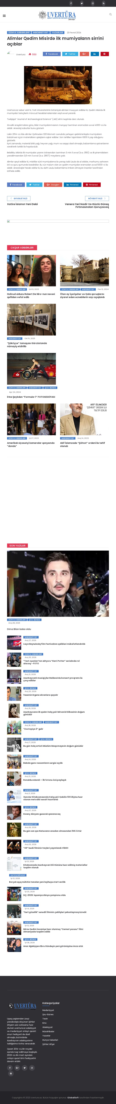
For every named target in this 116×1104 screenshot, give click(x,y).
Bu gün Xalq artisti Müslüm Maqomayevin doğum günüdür (53, 746)
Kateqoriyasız (18, 875)
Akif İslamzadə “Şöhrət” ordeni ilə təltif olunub (82, 444)
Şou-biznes (50, 388)
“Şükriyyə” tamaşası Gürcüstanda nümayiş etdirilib (27, 345)
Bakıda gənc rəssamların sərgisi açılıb (43, 763)
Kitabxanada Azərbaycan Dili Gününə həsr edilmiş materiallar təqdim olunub (55, 866)
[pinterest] (104, 54)
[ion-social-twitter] (82, 3)
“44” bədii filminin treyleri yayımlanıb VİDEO (45, 848)
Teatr (45, 1018)
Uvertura (20, 54)
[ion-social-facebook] (71, 3)
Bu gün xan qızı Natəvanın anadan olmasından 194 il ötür (52, 831)
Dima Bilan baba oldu (19, 629)
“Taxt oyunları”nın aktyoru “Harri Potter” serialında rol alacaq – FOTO (51, 662)
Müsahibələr (48, 1031)
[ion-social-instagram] (92, 3)
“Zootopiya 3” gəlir (33, 729)
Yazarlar (57, 32)
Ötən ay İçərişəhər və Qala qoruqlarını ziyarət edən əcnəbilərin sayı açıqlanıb (82, 295)
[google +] (84, 54)
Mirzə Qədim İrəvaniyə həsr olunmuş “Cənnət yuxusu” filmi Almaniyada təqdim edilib (53, 930)
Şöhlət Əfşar (48, 1044)
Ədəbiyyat (47, 1027)
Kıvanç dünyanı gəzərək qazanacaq (41, 814)
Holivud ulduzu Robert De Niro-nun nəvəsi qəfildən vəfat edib (31, 295)
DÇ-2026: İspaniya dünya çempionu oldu (44, 895)
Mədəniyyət (40, 32)
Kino (44, 1023)
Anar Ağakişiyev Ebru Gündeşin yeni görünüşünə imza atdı (53, 946)
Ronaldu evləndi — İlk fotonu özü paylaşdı (44, 780)
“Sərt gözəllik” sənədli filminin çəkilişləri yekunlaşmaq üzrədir (55, 912)
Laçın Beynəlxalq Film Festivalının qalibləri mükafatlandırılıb (54, 644)
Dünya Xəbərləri (19, 32)
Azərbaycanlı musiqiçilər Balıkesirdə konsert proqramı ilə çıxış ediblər (52, 679)
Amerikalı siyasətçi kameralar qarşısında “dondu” (30, 444)
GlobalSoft (73, 1097)
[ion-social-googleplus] (17, 1068)
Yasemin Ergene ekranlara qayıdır (40, 695)
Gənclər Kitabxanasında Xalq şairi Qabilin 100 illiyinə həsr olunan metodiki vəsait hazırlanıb (53, 798)
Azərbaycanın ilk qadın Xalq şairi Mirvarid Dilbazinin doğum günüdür (54, 713)
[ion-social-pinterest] (11, 1073)
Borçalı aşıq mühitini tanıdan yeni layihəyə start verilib (37, 882)
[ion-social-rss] (103, 3)
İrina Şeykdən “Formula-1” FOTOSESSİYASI (31, 397)
